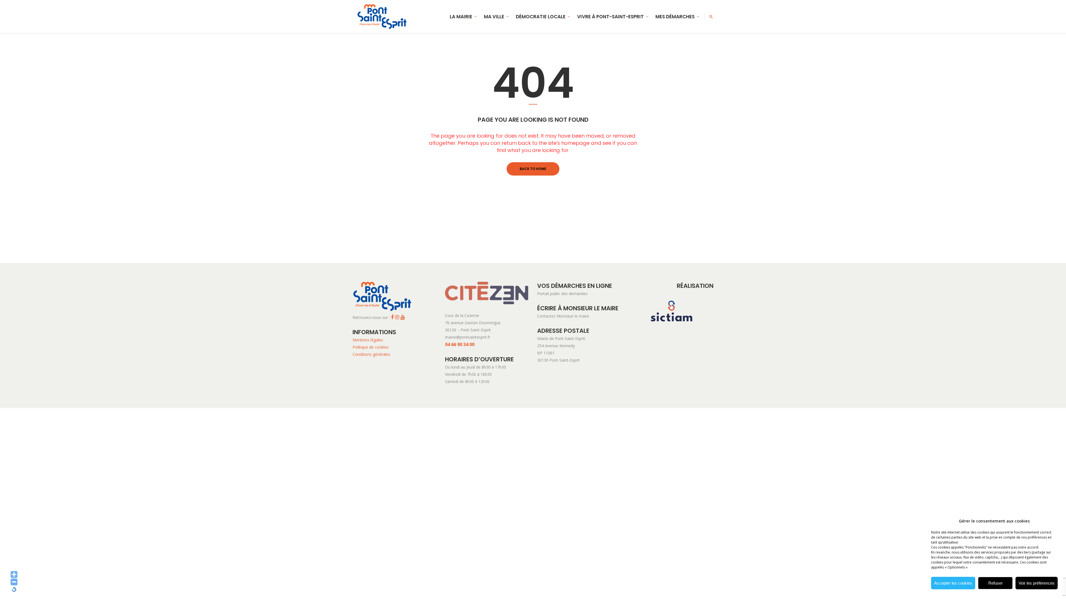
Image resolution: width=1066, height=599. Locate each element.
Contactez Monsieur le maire (563, 316)
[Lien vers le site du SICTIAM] (671, 330)
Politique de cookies (371, 347)
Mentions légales (368, 339)
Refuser (995, 583)
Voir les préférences (1037, 583)
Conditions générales (371, 354)
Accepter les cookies (953, 583)
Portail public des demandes (562, 293)
